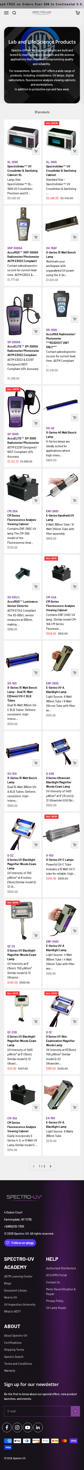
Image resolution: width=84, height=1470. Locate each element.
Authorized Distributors (61, 1268)
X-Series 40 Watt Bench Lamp (61, 432)
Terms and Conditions (18, 1363)
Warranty (9, 1370)
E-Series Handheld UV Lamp (60, 515)
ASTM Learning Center (18, 1276)
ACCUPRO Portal (56, 1275)
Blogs (7, 1283)
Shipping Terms (14, 1349)
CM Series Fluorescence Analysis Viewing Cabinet (21, 517)
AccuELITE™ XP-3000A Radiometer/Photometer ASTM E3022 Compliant (23, 348)
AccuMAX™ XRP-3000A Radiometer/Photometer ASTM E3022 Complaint (23, 254)
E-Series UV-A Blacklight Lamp (56, 688)
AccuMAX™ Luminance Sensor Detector (22, 602)
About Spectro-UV (15, 1335)
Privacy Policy (54, 1301)
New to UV (10, 1297)
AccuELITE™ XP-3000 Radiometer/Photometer (23, 438)
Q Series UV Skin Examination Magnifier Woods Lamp (60, 1039)
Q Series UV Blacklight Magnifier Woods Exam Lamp (21, 862)
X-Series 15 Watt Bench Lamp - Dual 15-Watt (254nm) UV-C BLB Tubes (22, 692)
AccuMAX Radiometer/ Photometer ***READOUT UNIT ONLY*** (61, 338)
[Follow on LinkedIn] (38, 1427)
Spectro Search (13, 1356)
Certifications (13, 1342)
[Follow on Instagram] (17, 1427)
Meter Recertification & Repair (61, 1291)
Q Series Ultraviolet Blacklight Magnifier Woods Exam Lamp (58, 780)
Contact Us (53, 1282)
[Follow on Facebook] (7, 1427)
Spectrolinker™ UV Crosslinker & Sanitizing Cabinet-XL (22, 168)
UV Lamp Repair (56, 1307)
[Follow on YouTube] (27, 1427)
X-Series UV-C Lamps (60, 857)
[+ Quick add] (36, 151)
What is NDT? (12, 1311)
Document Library (15, 1290)
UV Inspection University (19, 1304)
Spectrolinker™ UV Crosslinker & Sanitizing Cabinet (61, 168)
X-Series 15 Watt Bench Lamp (61, 252)
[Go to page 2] (50, 1166)
